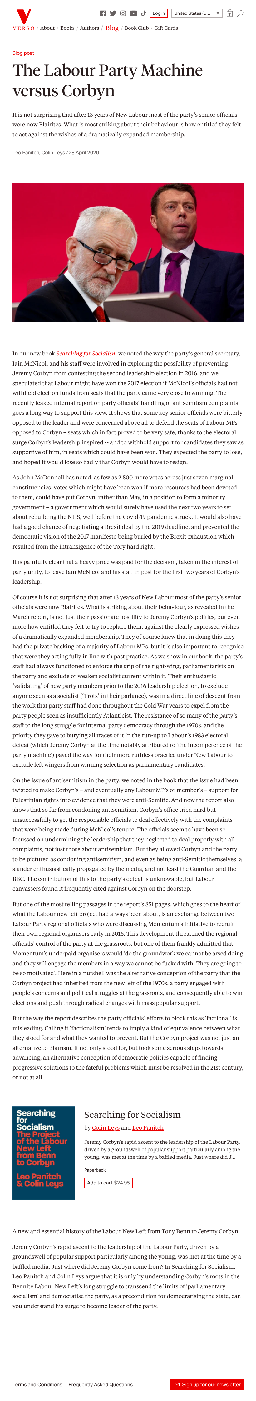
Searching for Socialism (132, 1114)
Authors (89, 27)
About (47, 27)
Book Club (137, 27)
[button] (230, 13)
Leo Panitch (148, 1127)
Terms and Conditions (37, 1384)
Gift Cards (166, 27)
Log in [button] (159, 13)
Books (67, 27)
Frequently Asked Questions (100, 1384)
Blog (112, 27)
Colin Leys (106, 1127)
